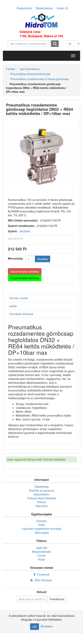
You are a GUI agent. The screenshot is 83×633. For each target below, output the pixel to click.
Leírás (13, 306)
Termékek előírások (21, 314)
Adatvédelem (42, 494)
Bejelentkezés (44, 8)
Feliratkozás (57, 599)
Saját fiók (41, 548)
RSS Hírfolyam (44, 580)
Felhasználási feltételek (41, 498)
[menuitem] (41, 486)
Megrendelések (41, 552)
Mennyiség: (15, 258)
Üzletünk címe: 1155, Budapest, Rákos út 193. (41, 34)
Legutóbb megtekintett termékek (41, 529)
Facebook (43, 574)
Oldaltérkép (42, 486)
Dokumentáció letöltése (24, 271)
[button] (73, 55)
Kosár (62, 8)
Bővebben (47, 626)
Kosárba (42, 259)
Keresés (41, 521)
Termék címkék (18, 298)
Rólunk (41, 502)
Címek (42, 555)
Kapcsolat (41, 506)
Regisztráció (24, 8)
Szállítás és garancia (41, 490)
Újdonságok (41, 532)
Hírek (41, 525)
